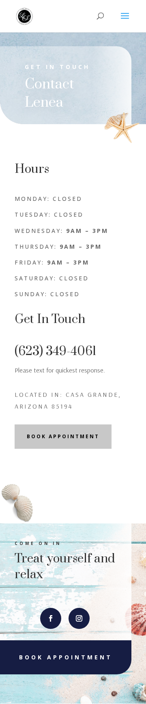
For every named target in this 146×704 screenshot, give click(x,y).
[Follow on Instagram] (79, 618)
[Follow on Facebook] (50, 618)
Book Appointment (63, 436)
